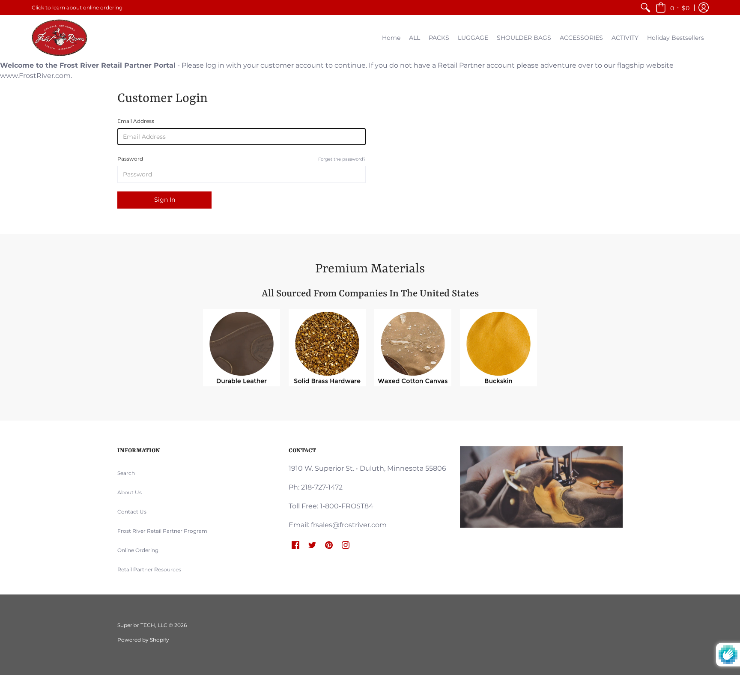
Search (126, 473)
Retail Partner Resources (149, 569)
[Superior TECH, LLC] (59, 37)
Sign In (164, 199)
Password (241, 158)
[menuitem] (645, 7)
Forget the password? (342, 159)
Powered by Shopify (143, 639)
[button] (672, 7)
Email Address (135, 121)
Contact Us (131, 511)
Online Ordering (137, 550)
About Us (129, 492)
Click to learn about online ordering (77, 7)
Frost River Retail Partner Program (162, 531)
